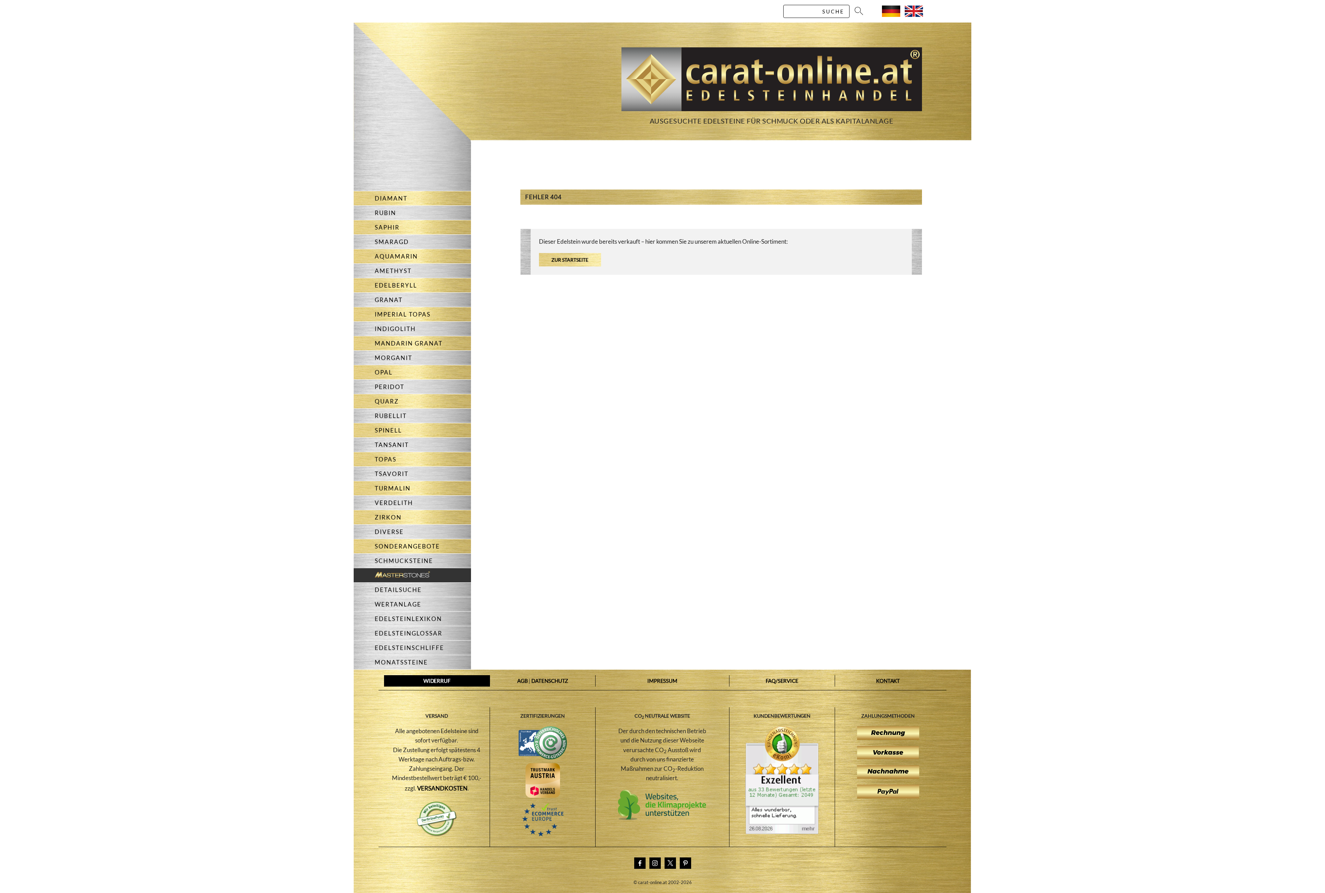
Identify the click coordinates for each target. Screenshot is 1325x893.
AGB (522, 681)
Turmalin (393, 488)
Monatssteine (401, 662)
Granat (389, 299)
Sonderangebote (407, 546)
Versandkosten (442, 788)
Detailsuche (398, 589)
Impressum (662, 681)
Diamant (391, 198)
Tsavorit (392, 473)
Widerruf (436, 681)
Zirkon (388, 517)
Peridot (389, 386)
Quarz (387, 401)
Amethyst (393, 270)
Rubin (385, 212)
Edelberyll (396, 285)
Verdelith (394, 502)
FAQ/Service (782, 681)
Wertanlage (398, 604)
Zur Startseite (569, 260)
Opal (384, 372)
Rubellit (391, 415)
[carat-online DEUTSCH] (891, 14)
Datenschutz (549, 681)
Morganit (393, 357)
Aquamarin (396, 256)
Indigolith (395, 328)
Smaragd (392, 241)
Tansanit (392, 444)
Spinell (388, 430)
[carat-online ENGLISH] (914, 14)
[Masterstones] (392, 575)
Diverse (389, 531)
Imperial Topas (403, 314)
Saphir (387, 227)
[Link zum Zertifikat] (782, 832)
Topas (385, 459)
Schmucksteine (404, 560)
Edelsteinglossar (408, 633)
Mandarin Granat (409, 343)
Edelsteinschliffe (409, 647)
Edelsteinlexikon (408, 618)
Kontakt (888, 681)
